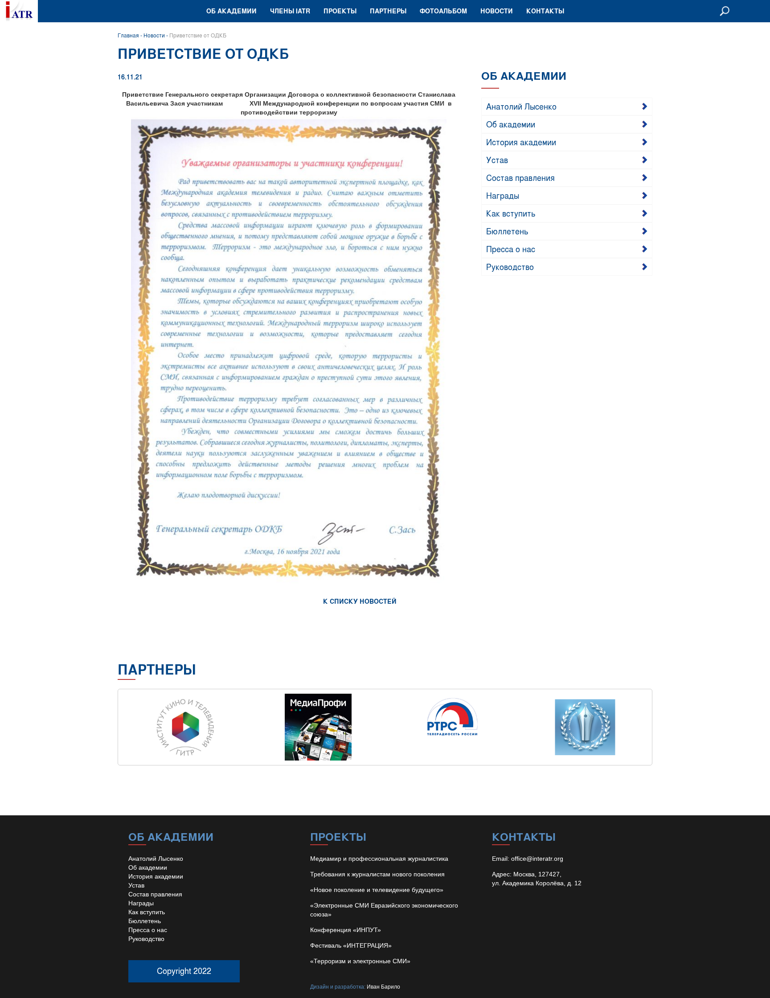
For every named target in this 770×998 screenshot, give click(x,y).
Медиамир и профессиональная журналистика (379, 858)
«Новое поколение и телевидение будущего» (376, 889)
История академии (521, 141)
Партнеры (388, 11)
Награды (502, 195)
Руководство (510, 266)
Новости (496, 11)
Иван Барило (383, 987)
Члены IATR (290, 11)
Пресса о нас (510, 248)
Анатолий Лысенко (521, 106)
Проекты (340, 11)
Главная (128, 35)
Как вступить (511, 213)
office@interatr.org (537, 858)
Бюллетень (507, 231)
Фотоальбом (443, 11)
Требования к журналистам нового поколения (377, 874)
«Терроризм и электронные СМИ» (360, 961)
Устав (497, 159)
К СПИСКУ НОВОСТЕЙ (360, 601)
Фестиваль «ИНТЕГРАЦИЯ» (351, 945)
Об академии (231, 11)
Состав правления (520, 177)
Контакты (545, 11)
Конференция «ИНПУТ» (345, 929)
